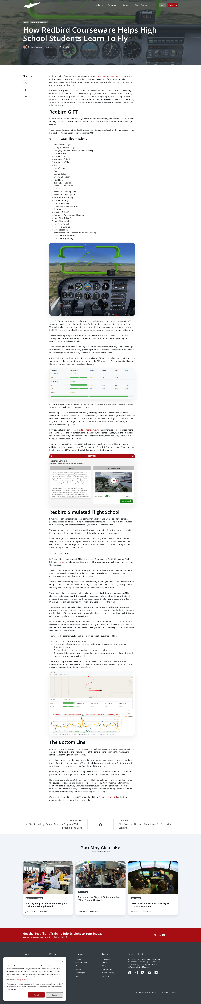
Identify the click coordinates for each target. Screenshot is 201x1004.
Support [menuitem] (126, 5)
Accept (36, 995)
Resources (54, 954)
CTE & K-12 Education (39, 22)
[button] (156, 5)
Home (26, 22)
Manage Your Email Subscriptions (146, 992)
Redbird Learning (108, 973)
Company (80, 954)
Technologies (80, 973)
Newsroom (79, 966)
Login (162, 5)
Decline (54, 995)
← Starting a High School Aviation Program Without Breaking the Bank (54, 826)
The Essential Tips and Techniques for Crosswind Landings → (145, 826)
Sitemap (173, 992)
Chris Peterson (36, 47)
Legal (77, 976)
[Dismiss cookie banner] (62, 961)
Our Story (78, 959)
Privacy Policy (21, 980)
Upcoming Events (81, 962)
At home (60, 562)
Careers (78, 969)
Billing (104, 966)
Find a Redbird (107, 969)
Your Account (106, 959)
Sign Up (157, 935)
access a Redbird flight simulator (85, 430)
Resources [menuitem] (112, 5)
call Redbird (111, 797)
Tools (105, 954)
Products (28, 954)
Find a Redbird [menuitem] (141, 5)
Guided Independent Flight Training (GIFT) (115, 76)
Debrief (104, 962)
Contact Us (173, 5)
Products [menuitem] (98, 5)
